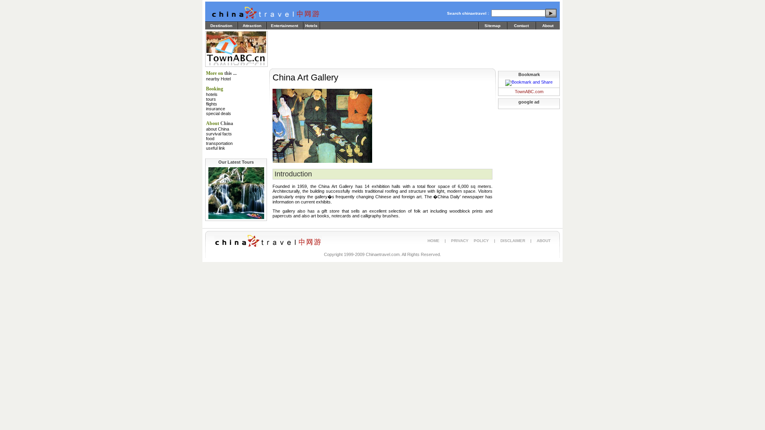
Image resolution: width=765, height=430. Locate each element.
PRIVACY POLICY (470, 240)
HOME (433, 240)
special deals (218, 113)
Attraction (252, 25)
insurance (215, 108)
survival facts (219, 133)
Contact (521, 25)
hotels (212, 94)
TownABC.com (529, 91)
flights (211, 104)
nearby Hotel (218, 78)
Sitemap (492, 25)
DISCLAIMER (512, 240)
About (547, 25)
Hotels (311, 25)
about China (217, 129)
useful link (215, 148)
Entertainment (284, 25)
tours (211, 99)
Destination (221, 25)
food (210, 138)
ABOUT (544, 240)
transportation (219, 143)
